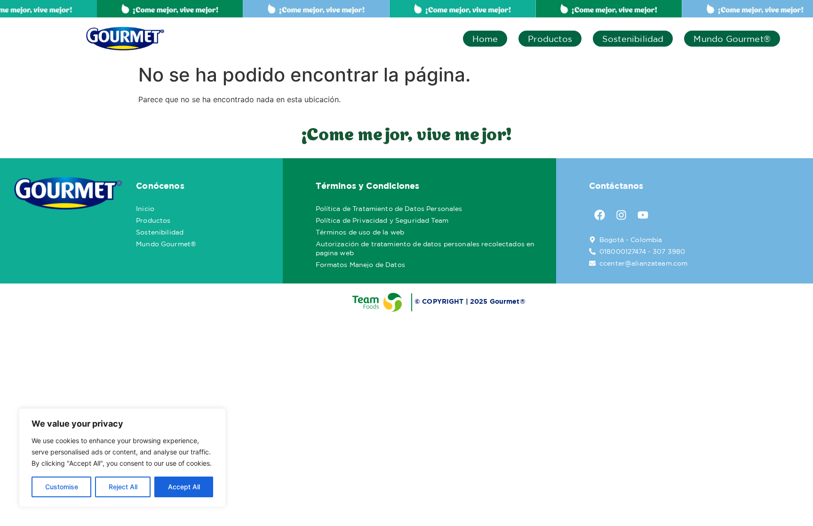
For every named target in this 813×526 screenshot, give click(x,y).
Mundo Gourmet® (732, 38)
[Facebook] (600, 215)
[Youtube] (643, 215)
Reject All (123, 487)
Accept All (184, 487)
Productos (550, 38)
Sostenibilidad (633, 38)
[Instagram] (621, 215)
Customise (61, 487)
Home (485, 38)
